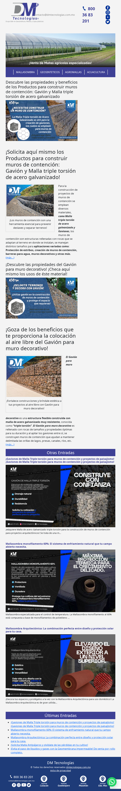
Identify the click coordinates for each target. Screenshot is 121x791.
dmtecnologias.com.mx (78, 767)
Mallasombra (25, 72)
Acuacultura (96, 72)
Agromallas (73, 72)
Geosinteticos (50, 72)
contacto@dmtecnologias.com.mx (54, 15)
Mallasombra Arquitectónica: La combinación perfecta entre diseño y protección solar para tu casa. (60, 630)
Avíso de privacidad (60, 770)
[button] (112, 782)
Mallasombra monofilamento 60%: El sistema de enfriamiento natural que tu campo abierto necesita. (59, 545)
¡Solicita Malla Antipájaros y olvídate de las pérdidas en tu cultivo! (49, 745)
